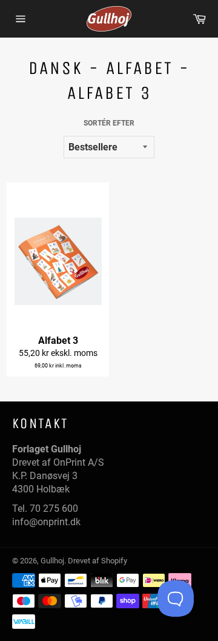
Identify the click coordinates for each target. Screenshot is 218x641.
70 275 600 (54, 508)
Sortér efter (109, 123)
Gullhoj (52, 560)
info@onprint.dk (46, 522)
